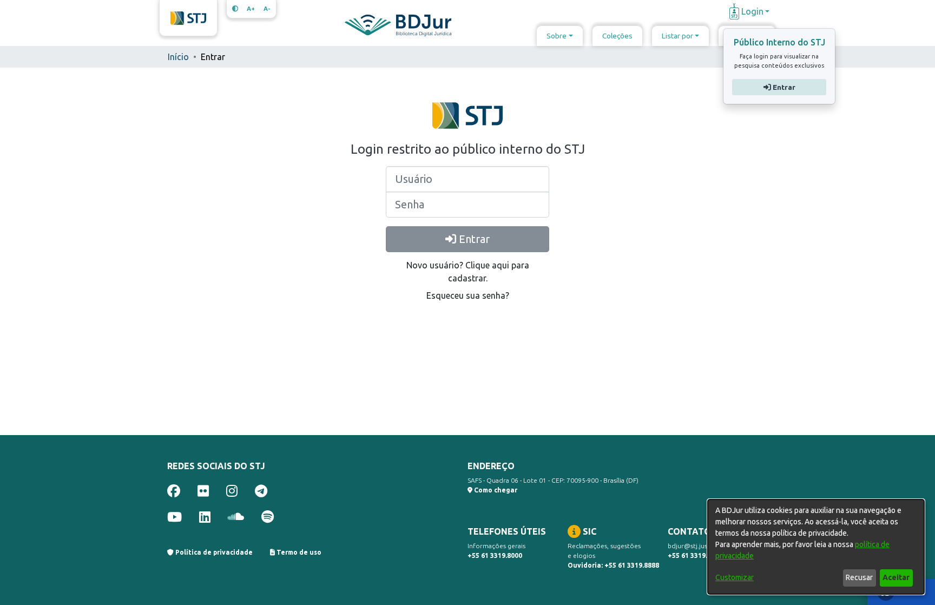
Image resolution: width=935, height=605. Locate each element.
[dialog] (816, 546)
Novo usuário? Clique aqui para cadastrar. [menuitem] (467, 271)
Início (178, 57)
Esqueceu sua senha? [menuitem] (467, 295)
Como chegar (494, 490)
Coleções (617, 35)
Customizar (734, 577)
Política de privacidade (213, 552)
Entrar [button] (783, 87)
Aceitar (896, 577)
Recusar (859, 577)
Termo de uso (298, 552)
